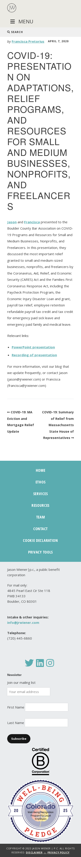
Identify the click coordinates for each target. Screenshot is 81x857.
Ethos (41, 482)
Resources (41, 505)
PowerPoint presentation (33, 347)
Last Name (15, 722)
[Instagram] (50, 663)
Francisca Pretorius (28, 41)
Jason (12, 222)
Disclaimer (34, 852)
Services (40, 493)
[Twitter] (29, 663)
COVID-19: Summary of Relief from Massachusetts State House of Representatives (58, 425)
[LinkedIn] (40, 663)
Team (40, 517)
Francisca (32, 222)
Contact (40, 528)
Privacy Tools (40, 552)
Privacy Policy (58, 852)
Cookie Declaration (40, 540)
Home (40, 470)
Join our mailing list (21, 682)
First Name (15, 707)
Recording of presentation (34, 355)
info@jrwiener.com (23, 622)
